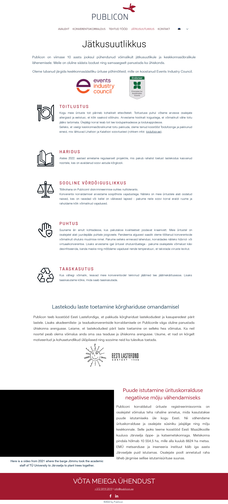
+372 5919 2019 (103, 488)
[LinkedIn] (117, 496)
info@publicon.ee (124, 488)
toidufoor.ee (153, 131)
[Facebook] (110, 496)
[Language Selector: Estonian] (183, 29)
